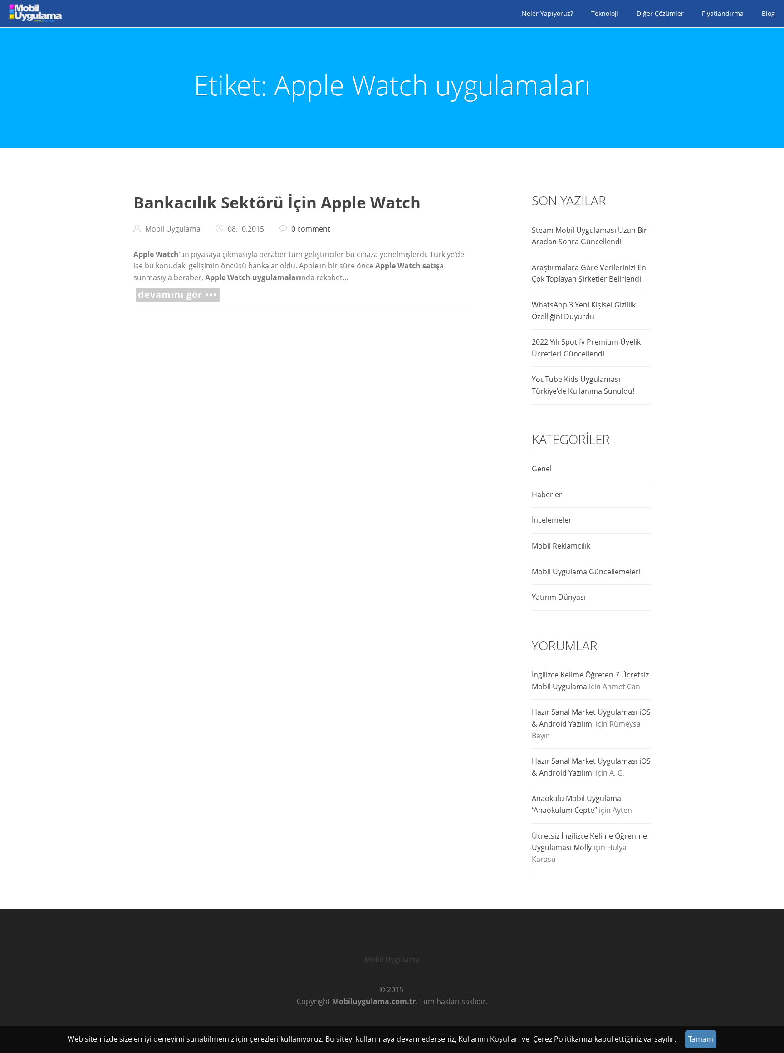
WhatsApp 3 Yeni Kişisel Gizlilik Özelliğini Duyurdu (584, 310)
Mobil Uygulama (392, 959)
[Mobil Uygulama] (34, 13)
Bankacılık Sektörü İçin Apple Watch (277, 202)
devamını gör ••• (177, 294)
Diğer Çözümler (660, 13)
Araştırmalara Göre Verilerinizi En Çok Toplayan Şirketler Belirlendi (589, 273)
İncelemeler (552, 520)
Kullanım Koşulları (489, 1039)
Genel (542, 469)
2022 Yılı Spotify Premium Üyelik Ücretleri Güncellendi (586, 348)
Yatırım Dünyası (559, 597)
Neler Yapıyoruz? (547, 13)
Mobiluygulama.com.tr (374, 1001)
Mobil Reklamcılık (561, 546)
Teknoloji (604, 13)
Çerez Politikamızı (563, 1039)
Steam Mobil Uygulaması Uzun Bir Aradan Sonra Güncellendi (589, 236)
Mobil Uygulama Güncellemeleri (586, 572)
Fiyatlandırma (723, 13)
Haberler (547, 494)
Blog (768, 13)
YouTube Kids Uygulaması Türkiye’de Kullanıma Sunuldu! (583, 385)
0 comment (310, 229)
